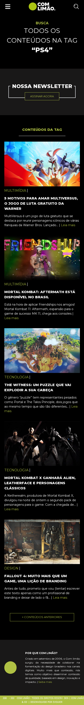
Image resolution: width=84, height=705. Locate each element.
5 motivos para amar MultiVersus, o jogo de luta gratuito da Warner (41, 203)
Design (11, 568)
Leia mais (68, 225)
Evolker (57, 702)
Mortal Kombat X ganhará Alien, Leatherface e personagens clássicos (40, 483)
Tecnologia (16, 377)
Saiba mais (45, 681)
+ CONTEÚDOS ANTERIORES (42, 617)
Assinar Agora (42, 96)
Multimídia (15, 191)
